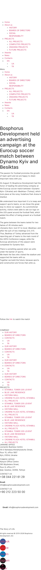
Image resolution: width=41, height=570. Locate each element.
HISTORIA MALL (11, 395)
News (7, 55)
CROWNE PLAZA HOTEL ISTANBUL (20, 398)
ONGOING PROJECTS (18, 47)
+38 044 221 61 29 (20, 496)
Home (7, 22)
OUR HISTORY (11, 332)
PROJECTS (9, 39)
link (10, 319)
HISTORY (13, 27)
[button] (20, 69)
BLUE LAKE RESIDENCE (15, 392)
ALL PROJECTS (15, 41)
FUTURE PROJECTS (17, 50)
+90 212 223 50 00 (20, 502)
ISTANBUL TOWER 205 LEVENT (18, 389)
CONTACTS (9, 338)
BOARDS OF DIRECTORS (19, 30)
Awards (8, 52)
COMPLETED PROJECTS (19, 44)
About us (8, 25)
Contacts (8, 58)
